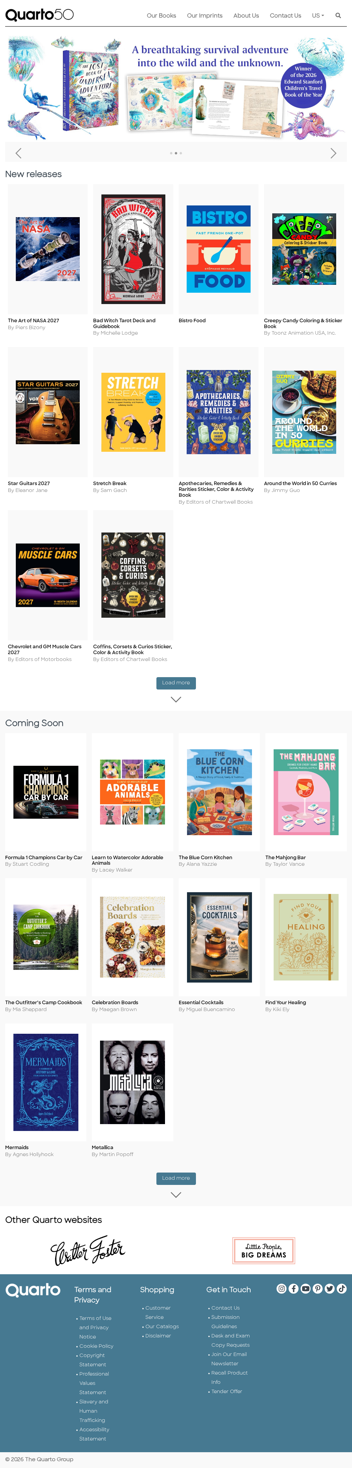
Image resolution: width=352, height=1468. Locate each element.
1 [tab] (171, 153)
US (316, 16)
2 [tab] (176, 153)
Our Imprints (204, 16)
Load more (179, 683)
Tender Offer (226, 1391)
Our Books (161, 16)
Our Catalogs (162, 1327)
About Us (246, 16)
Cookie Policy (96, 1346)
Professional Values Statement (94, 1384)
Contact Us (285, 16)
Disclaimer (158, 1336)
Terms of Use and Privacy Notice (95, 1328)
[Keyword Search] (338, 16)
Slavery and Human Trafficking (93, 1411)
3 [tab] (180, 153)
